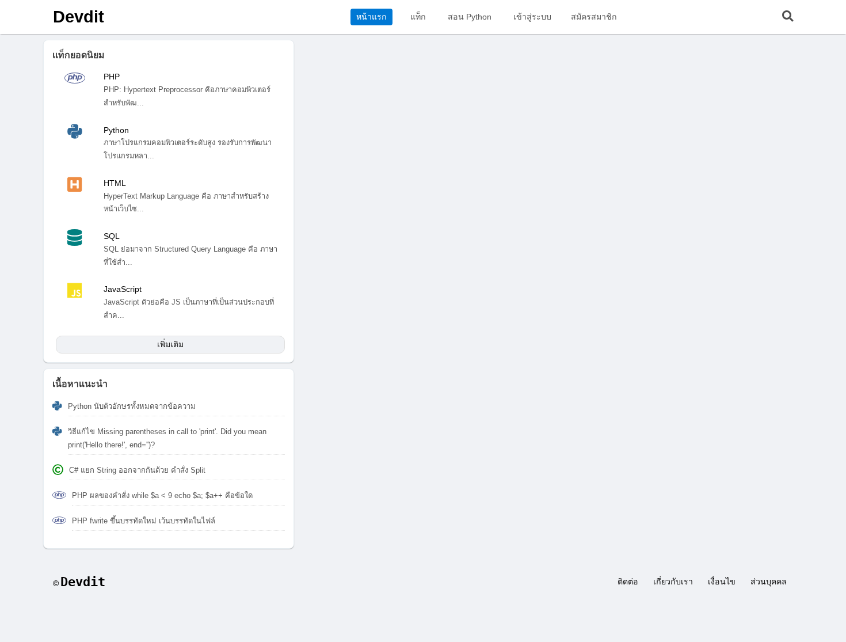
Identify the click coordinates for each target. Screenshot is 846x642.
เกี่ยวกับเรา (673, 581)
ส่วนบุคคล (768, 581)
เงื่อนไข (722, 581)
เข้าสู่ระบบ (532, 16)
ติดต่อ (628, 581)
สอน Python (469, 16)
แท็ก (418, 16)
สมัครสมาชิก (594, 16)
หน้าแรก (371, 16)
